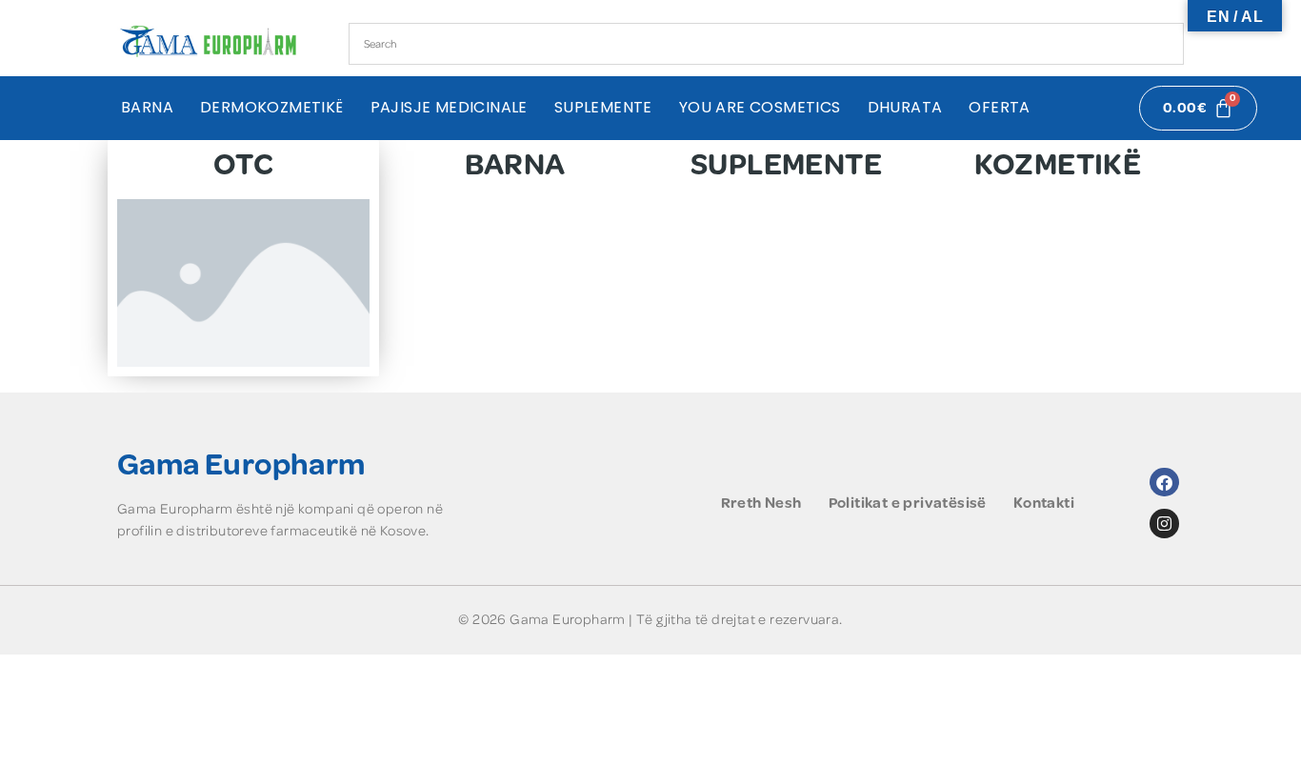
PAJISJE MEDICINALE (449, 107)
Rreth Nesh (761, 503)
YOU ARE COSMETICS (760, 107)
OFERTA (999, 107)
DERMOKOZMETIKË (272, 107)
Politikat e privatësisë (908, 503)
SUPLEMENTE (603, 107)
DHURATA (905, 107)
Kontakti (1043, 503)
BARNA (147, 107)
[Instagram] (1164, 523)
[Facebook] (1164, 482)
